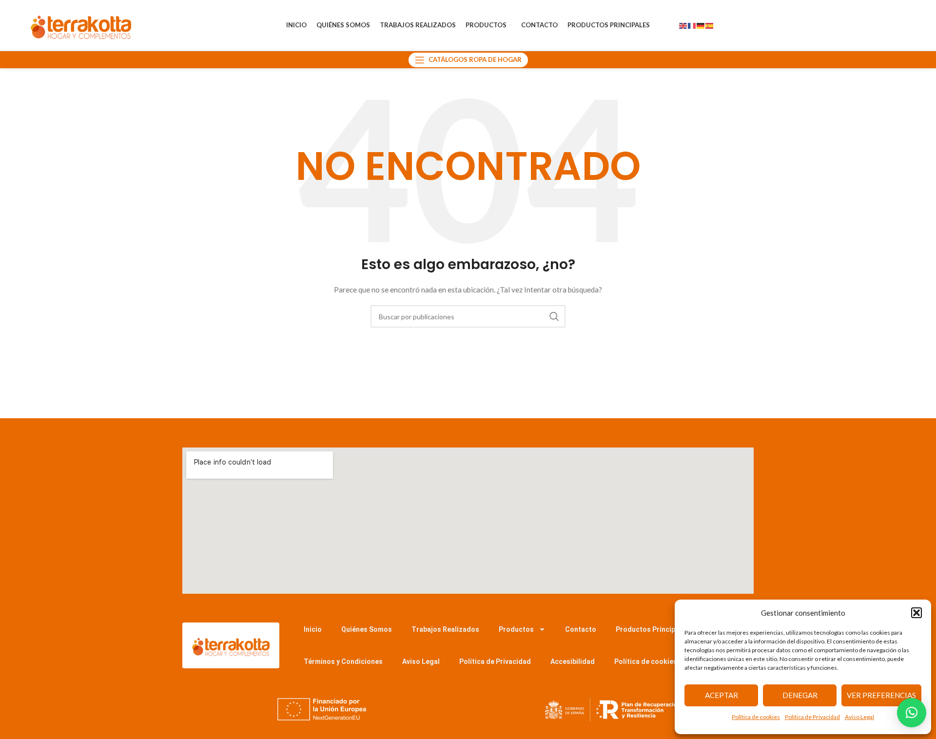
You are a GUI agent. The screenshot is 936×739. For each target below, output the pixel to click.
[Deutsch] (701, 25)
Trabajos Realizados (445, 629)
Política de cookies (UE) (653, 661)
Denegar (800, 695)
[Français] (692, 25)
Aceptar (721, 695)
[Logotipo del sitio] (81, 24)
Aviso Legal (859, 716)
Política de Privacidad (812, 716)
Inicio (313, 629)
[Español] (709, 25)
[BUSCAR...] (554, 316)
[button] (916, 613)
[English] (683, 25)
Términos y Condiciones (343, 661)
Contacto (580, 629)
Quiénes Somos (366, 629)
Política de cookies (756, 716)
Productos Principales (652, 629)
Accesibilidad (572, 661)
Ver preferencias (881, 695)
